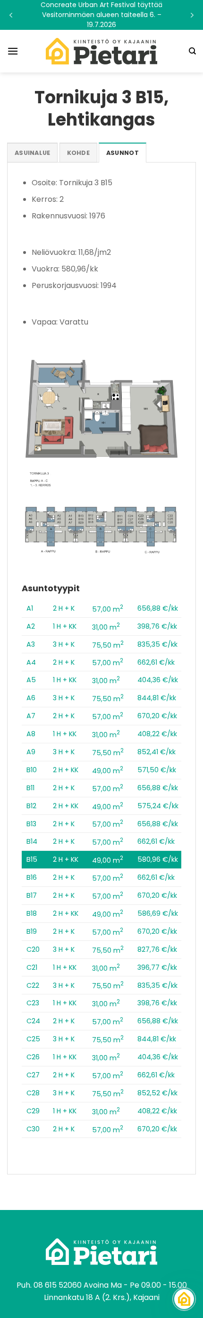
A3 (30, 644)
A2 (30, 626)
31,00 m (106, 627)
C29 (33, 1111)
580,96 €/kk (157, 859)
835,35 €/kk (157, 644)
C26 (33, 1057)
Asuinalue (32, 153)
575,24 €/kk (157, 806)
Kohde (78, 153)
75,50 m (108, 645)
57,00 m (107, 609)
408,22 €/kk (157, 734)
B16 (31, 877)
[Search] (192, 51)
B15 (31, 859)
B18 (31, 913)
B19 (31, 931)
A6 (30, 698)
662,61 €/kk (156, 662)
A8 (30, 734)
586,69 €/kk (157, 913)
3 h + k (64, 644)
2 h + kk (65, 770)
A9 (30, 752)
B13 (31, 824)
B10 (31, 770)
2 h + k (64, 608)
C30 (33, 1129)
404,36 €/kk (157, 680)
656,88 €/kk (157, 608)
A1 (29, 608)
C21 (31, 967)
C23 (32, 1003)
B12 (31, 806)
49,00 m (107, 771)
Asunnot (122, 153)
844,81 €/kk (156, 698)
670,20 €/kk (157, 716)
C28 (33, 1093)
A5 (31, 680)
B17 (31, 895)
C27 (33, 1075)
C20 (33, 949)
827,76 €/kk (157, 949)
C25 (33, 1039)
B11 (30, 788)
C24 (33, 1021)
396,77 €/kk (157, 967)
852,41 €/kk (156, 752)
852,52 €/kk (157, 1093)
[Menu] (12, 51)
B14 (31, 841)
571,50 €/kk (156, 770)
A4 (31, 662)
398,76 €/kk (157, 626)
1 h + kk (64, 626)
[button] (101, 15)
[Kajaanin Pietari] (101, 51)
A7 (30, 716)
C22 (32, 985)
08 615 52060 (58, 1285)
